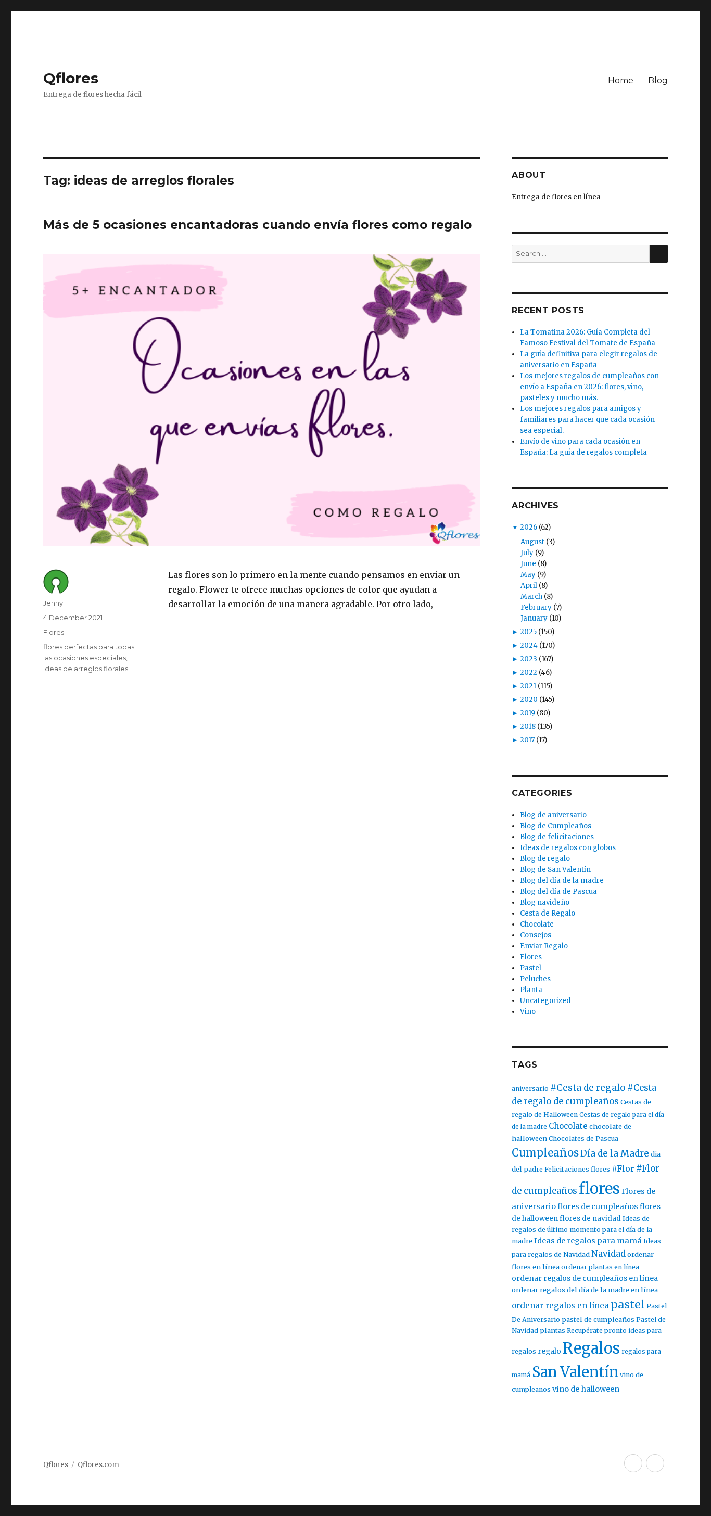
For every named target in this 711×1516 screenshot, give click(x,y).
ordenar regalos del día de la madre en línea (585, 1290)
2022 (528, 672)
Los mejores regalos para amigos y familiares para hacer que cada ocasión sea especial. (587, 419)
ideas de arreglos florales (85, 668)
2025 (528, 631)
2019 (527, 713)
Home (620, 80)
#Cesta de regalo (588, 1088)
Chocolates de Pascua (583, 1138)
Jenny (53, 603)
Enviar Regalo (544, 946)
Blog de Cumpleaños (555, 825)
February (536, 607)
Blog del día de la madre (562, 880)
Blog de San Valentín (555, 869)
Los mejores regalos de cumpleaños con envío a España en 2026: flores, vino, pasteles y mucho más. (589, 386)
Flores (53, 632)
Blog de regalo (545, 858)
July (527, 552)
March (531, 596)
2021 (528, 686)
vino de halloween (585, 1389)
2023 (528, 658)
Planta (531, 989)
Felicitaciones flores (577, 1169)
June (528, 563)
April (528, 585)
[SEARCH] (659, 254)
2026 (528, 527)
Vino (528, 1011)
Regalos (591, 1348)
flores (599, 1188)
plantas (552, 1330)
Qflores (70, 78)
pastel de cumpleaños (598, 1319)
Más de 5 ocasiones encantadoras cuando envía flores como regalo (257, 224)
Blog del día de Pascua (558, 891)
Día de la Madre (614, 1153)
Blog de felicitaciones (557, 836)
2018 (528, 726)
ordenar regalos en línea (560, 1306)
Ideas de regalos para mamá (588, 1240)
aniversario (530, 1089)
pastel (628, 1304)
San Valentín (575, 1372)
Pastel (530, 967)
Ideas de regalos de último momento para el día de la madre (582, 1230)
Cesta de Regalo (547, 913)
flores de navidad (590, 1218)
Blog (658, 80)
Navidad (608, 1254)
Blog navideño (544, 902)
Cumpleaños (545, 1153)
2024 (529, 645)
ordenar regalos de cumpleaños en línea (585, 1278)
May (528, 574)
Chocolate (537, 924)
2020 (529, 699)
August (532, 541)
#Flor (623, 1168)
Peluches (535, 978)
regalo (549, 1351)
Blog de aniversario (553, 815)
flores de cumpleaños (597, 1206)
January (534, 618)
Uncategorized (545, 1000)
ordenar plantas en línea (600, 1267)
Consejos (535, 935)
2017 (527, 740)
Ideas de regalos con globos (568, 847)
